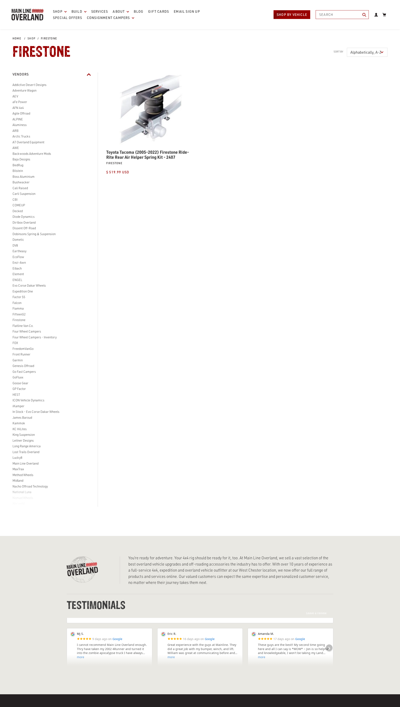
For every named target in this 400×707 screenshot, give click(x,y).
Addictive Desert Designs (29, 85)
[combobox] (342, 14)
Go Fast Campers (24, 372)
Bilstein (17, 171)
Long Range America (26, 446)
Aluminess (19, 125)
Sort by (338, 51)
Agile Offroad (21, 113)
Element (18, 274)
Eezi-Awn (19, 263)
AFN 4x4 (18, 108)
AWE (15, 148)
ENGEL (17, 280)
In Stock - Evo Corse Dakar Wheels (35, 412)
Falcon (16, 303)
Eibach (17, 268)
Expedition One (22, 291)
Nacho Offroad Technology (30, 486)
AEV (15, 96)
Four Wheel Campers (26, 331)
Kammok (18, 423)
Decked (17, 211)
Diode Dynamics (23, 217)
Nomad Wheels (22, 498)
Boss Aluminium (23, 177)
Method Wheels (22, 475)
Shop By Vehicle (292, 15)
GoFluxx (17, 377)
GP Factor (19, 389)
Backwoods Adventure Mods (31, 154)
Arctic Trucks (21, 136)
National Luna (21, 492)
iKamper (18, 406)
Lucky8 (17, 458)
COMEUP (18, 205)
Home (16, 38)
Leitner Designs (23, 440)
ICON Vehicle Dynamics (28, 400)
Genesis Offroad (23, 366)
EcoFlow (18, 257)
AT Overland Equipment (28, 142)
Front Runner (21, 354)
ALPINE (17, 119)
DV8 (15, 245)
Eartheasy (19, 251)
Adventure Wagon (24, 90)
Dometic (18, 240)
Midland (17, 481)
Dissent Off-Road (24, 228)
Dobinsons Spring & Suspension (34, 234)
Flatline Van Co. (23, 326)
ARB (15, 131)
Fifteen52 (19, 314)
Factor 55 (18, 297)
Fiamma (18, 308)
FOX (15, 343)
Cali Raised (20, 188)
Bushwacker (21, 182)
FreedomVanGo (23, 349)
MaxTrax (18, 469)
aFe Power (19, 102)
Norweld (18, 503)
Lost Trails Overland (25, 452)
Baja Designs (21, 159)
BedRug (17, 165)
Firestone (49, 38)
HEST (16, 395)
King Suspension (23, 435)
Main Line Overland (25, 463)
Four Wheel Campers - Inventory (34, 337)
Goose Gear (20, 383)
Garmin (17, 360)
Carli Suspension (23, 194)
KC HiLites (19, 429)
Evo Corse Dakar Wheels (29, 285)
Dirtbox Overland (24, 222)
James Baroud (22, 418)
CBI (15, 200)
